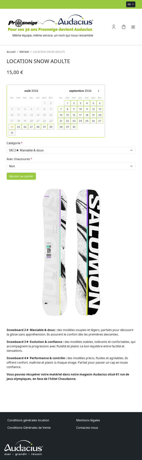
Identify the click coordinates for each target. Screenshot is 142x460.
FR (129, 4)
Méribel (24, 51)
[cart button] (123, 27)
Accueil (11, 51)
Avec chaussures (18, 159)
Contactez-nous (87, 428)
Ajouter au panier (21, 176)
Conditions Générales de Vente (29, 428)
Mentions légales (88, 420)
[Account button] (113, 27)
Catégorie (13, 143)
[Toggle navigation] (133, 27)
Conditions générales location (28, 420)
